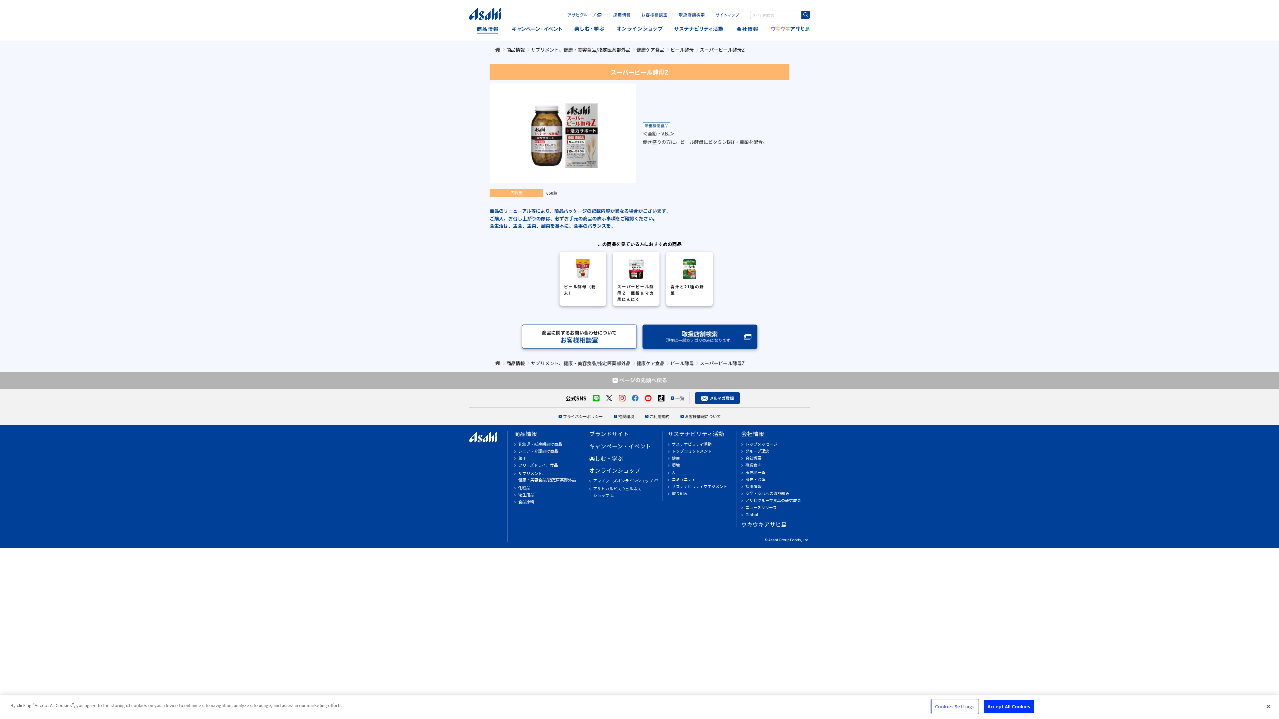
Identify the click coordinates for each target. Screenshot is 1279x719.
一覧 (679, 398)
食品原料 (526, 501)
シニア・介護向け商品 (538, 451)
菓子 (522, 458)
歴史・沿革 (755, 479)
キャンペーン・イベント (537, 29)
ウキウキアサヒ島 (788, 29)
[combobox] (780, 15)
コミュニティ (683, 479)
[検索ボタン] (805, 15)
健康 (676, 458)
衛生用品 (526, 494)
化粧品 (524, 487)
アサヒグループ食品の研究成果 (773, 500)
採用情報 (753, 486)
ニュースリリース (761, 507)
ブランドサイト (609, 434)
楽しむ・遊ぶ (589, 29)
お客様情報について (703, 416)
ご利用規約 (659, 416)
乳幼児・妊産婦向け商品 (540, 444)
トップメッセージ (761, 444)
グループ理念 (757, 451)
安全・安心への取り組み (767, 493)
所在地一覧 (755, 472)
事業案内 (753, 465)
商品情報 (488, 29)
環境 (676, 465)
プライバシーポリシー (583, 416)
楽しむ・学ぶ (606, 458)
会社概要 (753, 458)
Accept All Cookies (1009, 706)
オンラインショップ (639, 29)
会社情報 (748, 29)
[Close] (1268, 706)
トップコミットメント (692, 451)
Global (751, 514)
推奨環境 (626, 416)
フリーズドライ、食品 (538, 465)
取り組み (680, 493)
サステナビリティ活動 (696, 434)
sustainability (698, 29)
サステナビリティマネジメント (699, 486)
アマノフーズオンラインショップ (623, 480)
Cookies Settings (955, 706)
